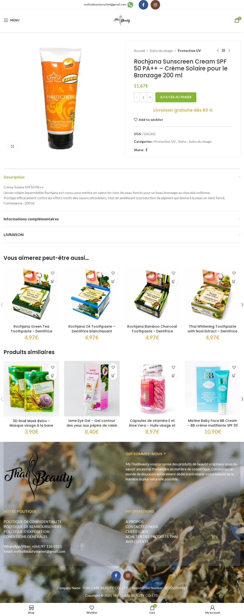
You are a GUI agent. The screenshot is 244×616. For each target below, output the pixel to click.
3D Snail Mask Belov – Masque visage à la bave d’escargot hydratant (31, 426)
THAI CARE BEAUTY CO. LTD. (136, 595)
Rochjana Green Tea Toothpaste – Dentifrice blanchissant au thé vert (31, 331)
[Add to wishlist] (53, 273)
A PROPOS (134, 521)
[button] (53, 281)
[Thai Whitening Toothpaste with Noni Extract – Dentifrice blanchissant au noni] (213, 294)
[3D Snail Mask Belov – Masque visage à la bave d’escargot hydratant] (31, 389)
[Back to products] (223, 51)
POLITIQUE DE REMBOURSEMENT (33, 526)
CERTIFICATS (137, 531)
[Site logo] (122, 20)
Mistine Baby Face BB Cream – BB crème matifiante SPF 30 (213, 423)
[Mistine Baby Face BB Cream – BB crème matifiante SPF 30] (213, 389)
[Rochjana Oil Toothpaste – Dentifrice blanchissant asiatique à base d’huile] (92, 294)
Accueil (139, 51)
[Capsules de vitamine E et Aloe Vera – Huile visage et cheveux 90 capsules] (152, 389)
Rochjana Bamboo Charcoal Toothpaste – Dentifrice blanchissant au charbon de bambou (152, 333)
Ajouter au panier (176, 97)
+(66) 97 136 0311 (47, 546)
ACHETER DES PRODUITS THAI (152, 536)
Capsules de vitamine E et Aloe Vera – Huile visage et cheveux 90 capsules (152, 425)
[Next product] (229, 51)
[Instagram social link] (155, 5)
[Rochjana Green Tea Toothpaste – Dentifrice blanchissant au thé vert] (31, 294)
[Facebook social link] (143, 5)
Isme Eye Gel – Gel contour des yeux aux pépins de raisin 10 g (91, 425)
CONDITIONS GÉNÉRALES (25, 536)
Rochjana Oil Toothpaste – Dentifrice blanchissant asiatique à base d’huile (91, 331)
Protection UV (189, 51)
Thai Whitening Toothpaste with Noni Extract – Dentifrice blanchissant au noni (212, 331)
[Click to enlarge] (12, 146)
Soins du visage (161, 51)
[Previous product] (218, 51)
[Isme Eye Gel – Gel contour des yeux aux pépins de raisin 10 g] (92, 389)
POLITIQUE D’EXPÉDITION (26, 531)
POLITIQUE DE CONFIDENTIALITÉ (33, 521)
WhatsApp (12, 546)
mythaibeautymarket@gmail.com (105, 4)
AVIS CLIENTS (137, 541)
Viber (26, 546)
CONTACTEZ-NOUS (142, 526)
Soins (182, 141)
